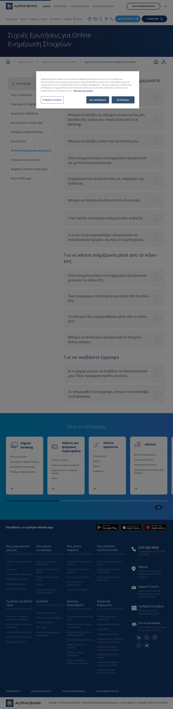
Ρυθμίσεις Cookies (52, 100)
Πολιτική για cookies (83, 90)
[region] (88, 90)
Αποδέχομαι (123, 100)
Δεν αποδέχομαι (97, 100)
